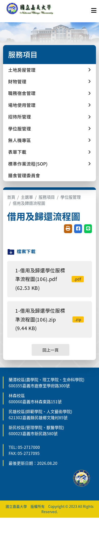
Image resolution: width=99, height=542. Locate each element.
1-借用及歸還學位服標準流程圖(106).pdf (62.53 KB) (48, 279)
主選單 (27, 197)
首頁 (11, 197)
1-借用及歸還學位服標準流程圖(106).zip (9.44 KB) (48, 319)
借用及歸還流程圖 (29, 203)
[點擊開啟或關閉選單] (93, 9)
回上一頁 (50, 350)
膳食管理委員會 (24, 175)
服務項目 (47, 197)
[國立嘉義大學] (30, 9)
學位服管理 (70, 197)
